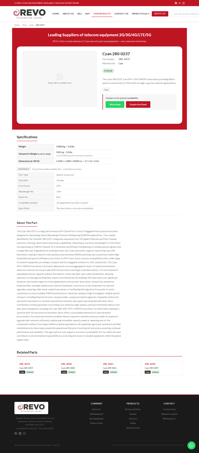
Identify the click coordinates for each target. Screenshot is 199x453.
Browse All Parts (133, 409)
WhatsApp (115, 104)
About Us (68, 13)
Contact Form (169, 409)
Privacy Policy (140, 13)
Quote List (160, 13)
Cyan (106, 90)
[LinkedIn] (20, 433)
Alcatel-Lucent (133, 427)
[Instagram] (183, 3)
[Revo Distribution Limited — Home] (29, 14)
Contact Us (121, 13)
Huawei (133, 414)
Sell (79, 13)
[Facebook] (176, 3)
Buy (88, 13)
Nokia (133, 423)
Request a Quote (169, 414)
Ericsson (133, 418)
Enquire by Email (138, 104)
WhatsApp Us (169, 418)
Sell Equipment (96, 414)
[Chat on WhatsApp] (191, 445)
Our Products (102, 13)
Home (55, 13)
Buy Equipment (96, 418)
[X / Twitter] (180, 3)
